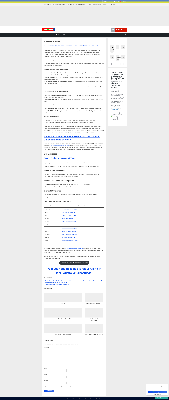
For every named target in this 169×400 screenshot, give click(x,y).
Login (44, 34)
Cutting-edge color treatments (69, 221)
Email (45, 374)
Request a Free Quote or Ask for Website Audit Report (74, 262)
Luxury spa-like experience (68, 212)
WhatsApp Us (157, 392)
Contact (124, 1)
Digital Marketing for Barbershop (90, 45)
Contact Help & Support (62, 34)
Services (105, 1)
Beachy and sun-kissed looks (69, 225)
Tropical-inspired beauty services (70, 240)
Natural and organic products (69, 215)
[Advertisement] (84, 16)
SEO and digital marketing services (60, 145)
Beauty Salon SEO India (75, 45)
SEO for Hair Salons (63, 45)
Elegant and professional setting (69, 231)
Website (46, 380)
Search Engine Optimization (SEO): (59, 158)
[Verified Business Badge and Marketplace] (119, 30)
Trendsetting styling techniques (69, 209)
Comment (46, 347)
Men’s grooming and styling (68, 237)
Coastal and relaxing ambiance (69, 234)
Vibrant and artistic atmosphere (69, 228)
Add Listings (51, 34)
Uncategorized (49, 277)
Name (46, 368)
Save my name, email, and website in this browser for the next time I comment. (64, 386)
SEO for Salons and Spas (50, 45)
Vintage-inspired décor (67, 218)
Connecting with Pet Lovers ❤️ (115, 1)
